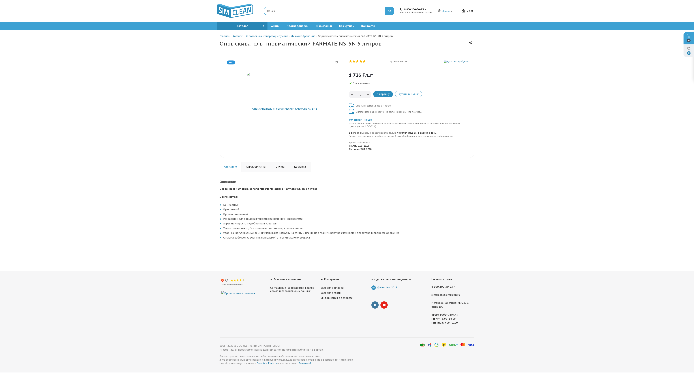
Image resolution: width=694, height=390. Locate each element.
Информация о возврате (337, 298)
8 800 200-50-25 (414, 9)
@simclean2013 (387, 287)
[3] (357, 61)
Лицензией (305, 363)
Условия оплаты (331, 292)
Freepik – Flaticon (267, 363)
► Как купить (330, 279)
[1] (350, 61)
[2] (354, 61)
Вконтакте (375, 305)
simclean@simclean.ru (445, 294)
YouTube (384, 305)
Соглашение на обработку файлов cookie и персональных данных (292, 289)
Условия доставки (332, 287)
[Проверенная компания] (238, 289)
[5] (364, 61)
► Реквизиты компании (285, 279)
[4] (361, 61)
